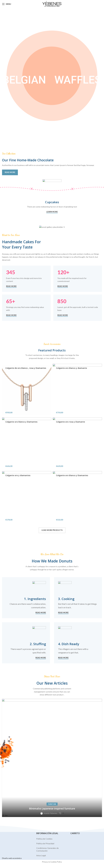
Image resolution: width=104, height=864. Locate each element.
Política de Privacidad (45, 843)
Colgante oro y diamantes (17, 475)
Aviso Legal (41, 855)
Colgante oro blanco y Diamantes (21, 421)
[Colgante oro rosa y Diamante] (77, 443)
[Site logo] (52, 4)
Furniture (52, 804)
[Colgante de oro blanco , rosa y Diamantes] (26, 390)
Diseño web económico (12, 858)
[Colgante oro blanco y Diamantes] (26, 443)
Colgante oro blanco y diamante (71, 368)
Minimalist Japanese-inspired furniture (52, 808)
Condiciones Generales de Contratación (47, 849)
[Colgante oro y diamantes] (26, 497)
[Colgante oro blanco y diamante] (77, 390)
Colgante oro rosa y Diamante (70, 421)
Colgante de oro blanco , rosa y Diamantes (25, 368)
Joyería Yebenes (50, 813)
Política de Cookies (44, 839)
